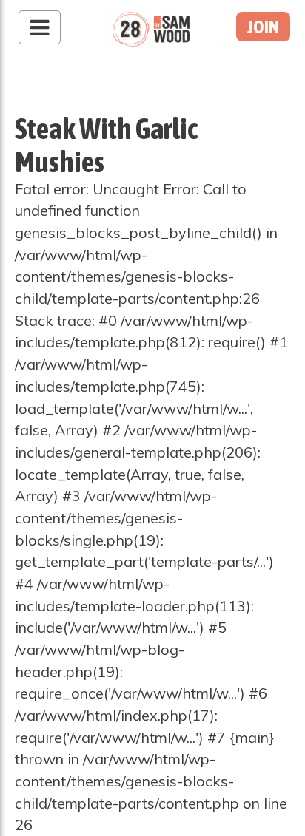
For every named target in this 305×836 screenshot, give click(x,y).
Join (263, 26)
